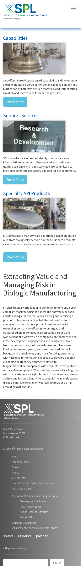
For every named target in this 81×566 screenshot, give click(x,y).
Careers (15, 467)
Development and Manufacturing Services (34, 496)
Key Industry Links (21, 488)
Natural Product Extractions (34, 512)
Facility (15, 472)
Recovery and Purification (33, 501)
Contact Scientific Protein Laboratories (32, 483)
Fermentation (27, 517)
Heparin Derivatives (30, 506)
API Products (18, 478)
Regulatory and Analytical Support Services (34, 528)
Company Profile (20, 462)
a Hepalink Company (14, 548)
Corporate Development (24, 523)
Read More (15, 101)
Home (14, 456)
